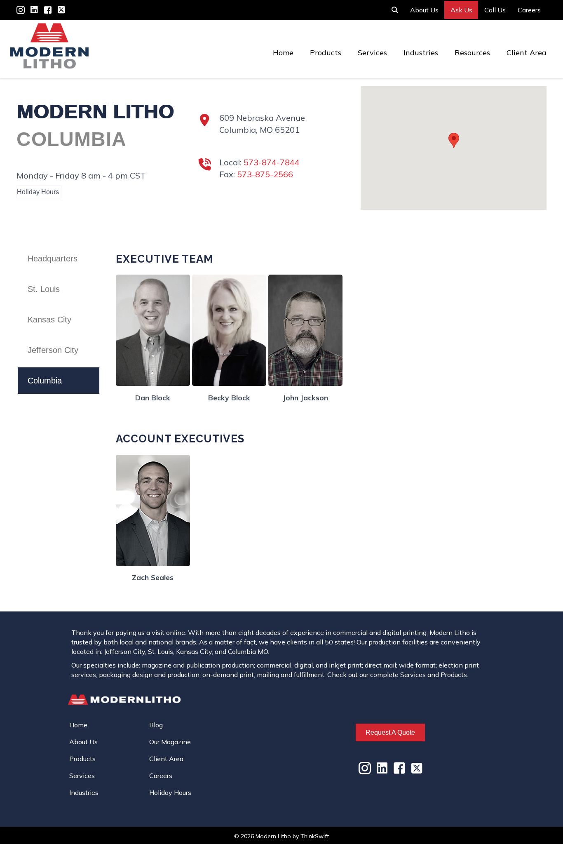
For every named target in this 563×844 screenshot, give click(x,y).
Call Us (495, 10)
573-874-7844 (272, 162)
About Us (424, 10)
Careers (529, 10)
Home (283, 52)
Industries (420, 52)
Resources (472, 52)
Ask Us (461, 10)
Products (325, 52)
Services (372, 52)
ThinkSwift (314, 836)
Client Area (527, 52)
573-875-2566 (265, 174)
